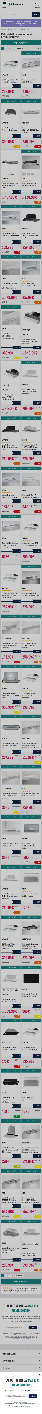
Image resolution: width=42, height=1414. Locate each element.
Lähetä (33, 1396)
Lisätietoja (27, 1406)
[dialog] (21, 707)
